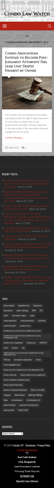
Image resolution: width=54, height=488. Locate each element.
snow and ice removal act (29, 404)
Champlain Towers (19, 315)
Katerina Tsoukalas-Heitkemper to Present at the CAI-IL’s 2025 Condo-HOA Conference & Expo (27, 245)
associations (8, 310)
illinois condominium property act (32, 374)
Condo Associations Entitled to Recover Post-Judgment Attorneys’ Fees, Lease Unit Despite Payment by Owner (26, 62)
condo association (10, 320)
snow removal (9, 410)
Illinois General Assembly (13, 384)
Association (37, 305)
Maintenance (20, 394)
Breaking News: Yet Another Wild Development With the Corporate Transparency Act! (26, 267)
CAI (41, 310)
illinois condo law (10, 374)
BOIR (34, 310)
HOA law (7, 359)
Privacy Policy (44, 445)
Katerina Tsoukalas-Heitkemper (15, 389)
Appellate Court (23, 305)
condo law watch (10, 325)
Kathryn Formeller (37, 389)
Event (6, 347)
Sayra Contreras (9, 404)
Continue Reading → (15, 137)
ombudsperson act (33, 400)
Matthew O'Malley (35, 394)
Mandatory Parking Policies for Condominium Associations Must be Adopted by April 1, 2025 (26, 256)
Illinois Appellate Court (12, 364)
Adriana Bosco (9, 305)
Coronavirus (31, 342)
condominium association (13, 342)
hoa (23, 347)
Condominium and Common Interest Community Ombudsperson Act (22, 336)
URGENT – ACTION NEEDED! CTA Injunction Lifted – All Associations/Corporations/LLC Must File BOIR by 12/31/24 (27, 280)
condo (32, 315)
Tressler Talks (23, 410)
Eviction (15, 347)
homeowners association (23, 359)
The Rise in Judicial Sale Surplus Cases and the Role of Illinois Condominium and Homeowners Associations (26, 183)
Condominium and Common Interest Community (22, 330)
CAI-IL (6, 315)
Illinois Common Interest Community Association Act (23, 369)
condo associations (27, 320)
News (6, 400)
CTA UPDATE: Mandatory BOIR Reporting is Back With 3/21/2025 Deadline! (27, 229)
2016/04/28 (14, 147)
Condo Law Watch (27, 13)
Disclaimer (31, 445)
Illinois (38, 359)
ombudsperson (17, 400)
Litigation (7, 394)
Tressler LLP (18, 445)
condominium (25, 325)
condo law (41, 320)
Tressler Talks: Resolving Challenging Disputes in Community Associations (27, 207)
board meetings (22, 310)
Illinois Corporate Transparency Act (16, 379)
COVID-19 (43, 342)
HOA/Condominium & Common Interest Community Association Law (24, 353)
